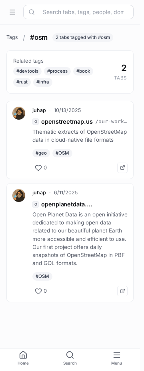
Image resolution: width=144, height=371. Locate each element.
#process (57, 71)
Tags (12, 37)
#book (83, 71)
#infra (42, 82)
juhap (39, 110)
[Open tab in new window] (122, 168)
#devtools (27, 71)
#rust (22, 82)
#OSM (62, 153)
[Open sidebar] (12, 12)
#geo (41, 153)
